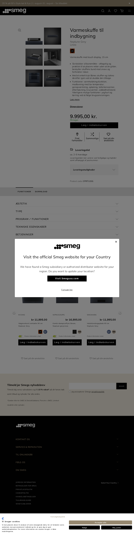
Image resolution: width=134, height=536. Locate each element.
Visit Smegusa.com (67, 278)
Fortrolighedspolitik (58, 516)
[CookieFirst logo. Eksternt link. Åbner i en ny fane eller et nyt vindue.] (3, 518)
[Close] (116, 241)
